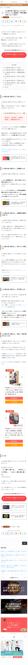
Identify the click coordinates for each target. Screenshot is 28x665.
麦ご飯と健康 (5, 17)
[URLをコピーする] (25, 21)
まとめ (6, 87)
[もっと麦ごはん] (14, 2)
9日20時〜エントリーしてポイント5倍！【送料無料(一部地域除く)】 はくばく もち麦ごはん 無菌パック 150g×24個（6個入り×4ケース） (14, 433)
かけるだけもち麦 (5, 361)
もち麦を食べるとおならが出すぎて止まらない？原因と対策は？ (18, 279)
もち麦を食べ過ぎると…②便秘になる (14, 70)
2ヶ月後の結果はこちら (14, 633)
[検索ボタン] (26, 2)
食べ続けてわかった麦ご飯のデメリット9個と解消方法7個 (18, 516)
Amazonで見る (14, 401)
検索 (25, 543)
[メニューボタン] (2, 2)
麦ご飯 (18, 526)
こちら (6, 483)
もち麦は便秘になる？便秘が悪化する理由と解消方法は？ (18, 203)
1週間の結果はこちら (14, 596)
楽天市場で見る (14, 398)
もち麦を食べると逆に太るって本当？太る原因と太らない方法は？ (18, 158)
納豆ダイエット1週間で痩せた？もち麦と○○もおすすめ (14, 551)
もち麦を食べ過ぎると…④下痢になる (14, 80)
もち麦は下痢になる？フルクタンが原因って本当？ (18, 324)
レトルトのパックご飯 (11, 353)
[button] (3, 21)
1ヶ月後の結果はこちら (14, 614)
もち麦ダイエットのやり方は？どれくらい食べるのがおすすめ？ (18, 507)
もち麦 (13, 526)
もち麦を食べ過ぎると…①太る (12, 67)
